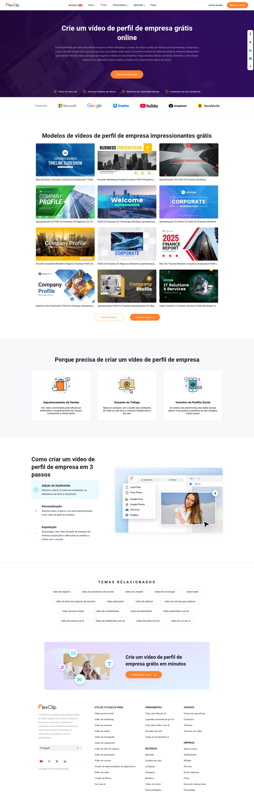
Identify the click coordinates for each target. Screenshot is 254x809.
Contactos (189, 719)
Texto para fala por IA (155, 713)
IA (104, 5)
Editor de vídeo (102, 772)
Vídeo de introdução (105, 737)
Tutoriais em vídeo (193, 731)
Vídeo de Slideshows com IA (110, 620)
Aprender (138, 5)
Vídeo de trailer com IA (147, 620)
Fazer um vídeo (237, 5)
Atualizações (190, 754)
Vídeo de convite (103, 760)
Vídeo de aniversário (105, 754)
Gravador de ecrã (153, 731)
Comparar (150, 766)
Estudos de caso (153, 760)
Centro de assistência (194, 713)
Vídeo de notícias (103, 725)
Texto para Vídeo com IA (157, 725)
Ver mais (99, 784)
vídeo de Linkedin (134, 591)
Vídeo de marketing (104, 719)
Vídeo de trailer (102, 731)
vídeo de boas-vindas (73, 611)
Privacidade (189, 790)
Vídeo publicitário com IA (176, 611)
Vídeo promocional (104, 713)
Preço (153, 5)
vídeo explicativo (115, 601)
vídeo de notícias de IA (72, 620)
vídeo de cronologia (165, 591)
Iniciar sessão (216, 5)
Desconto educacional (195, 784)
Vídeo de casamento (105, 743)
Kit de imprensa (191, 772)
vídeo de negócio (61, 591)
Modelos (73, 5)
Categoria (150, 772)
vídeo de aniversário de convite (98, 591)
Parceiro (188, 766)
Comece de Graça (127, 74)
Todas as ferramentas (156, 737)
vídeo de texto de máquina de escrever (75, 601)
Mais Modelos (109, 317)
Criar (90, 5)
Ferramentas (119, 5)
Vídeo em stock (153, 784)
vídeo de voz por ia (180, 620)
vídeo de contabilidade (107, 611)
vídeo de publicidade (141, 611)
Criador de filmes (103, 778)
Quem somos (190, 748)
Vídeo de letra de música (107, 748)
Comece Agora (143, 317)
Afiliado (187, 760)
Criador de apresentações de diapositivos (115, 766)
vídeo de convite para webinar (179, 601)
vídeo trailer (192, 591)
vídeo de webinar (144, 601)
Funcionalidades (153, 790)
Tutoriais (188, 725)
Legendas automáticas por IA (159, 719)
